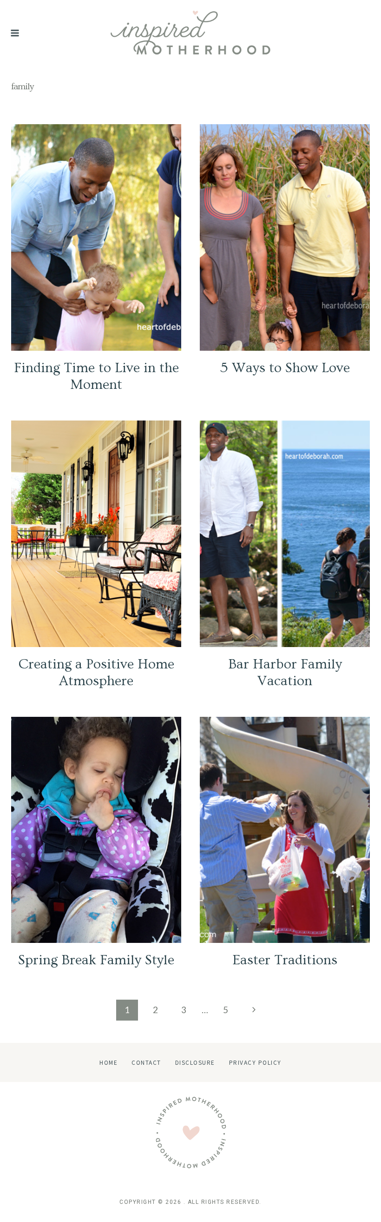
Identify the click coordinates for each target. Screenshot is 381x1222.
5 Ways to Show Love (285, 368)
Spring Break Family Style (96, 960)
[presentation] (96, 237)
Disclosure (195, 1062)
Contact (146, 1062)
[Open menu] (15, 33)
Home (108, 1062)
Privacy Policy (255, 1062)
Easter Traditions (284, 960)
